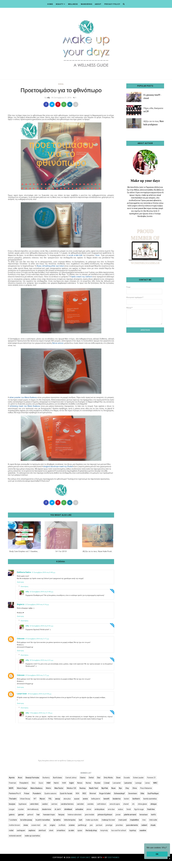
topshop (132, 830)
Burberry (46, 778)
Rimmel (93, 793)
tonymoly (104, 830)
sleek (51, 830)
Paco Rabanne (146, 788)
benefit (106, 799)
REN (77, 793)
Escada (127, 778)
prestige (109, 825)
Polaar (26, 793)
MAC (155, 783)
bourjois (12, 804)
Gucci (41, 783)
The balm (12, 799)
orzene (72, 825)
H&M (48, 783)
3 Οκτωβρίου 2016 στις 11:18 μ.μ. (41, 713)
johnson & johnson (105, 815)
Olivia (134, 788)
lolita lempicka (69, 820)
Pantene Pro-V (15, 793)
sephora (32, 830)
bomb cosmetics (150, 799)
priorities (119, 825)
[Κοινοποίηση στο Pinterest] (75, 104)
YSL (50, 799)
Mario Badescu (36, 788)
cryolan (21, 809)
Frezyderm (24, 783)
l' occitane (13, 820)
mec (144, 820)
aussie (76, 799)
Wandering (86, 4)
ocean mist (35, 825)
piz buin (99, 825)
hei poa (61, 815)
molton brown (14, 825)
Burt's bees (57, 778)
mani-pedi (122, 820)
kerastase (144, 815)
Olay (127, 788)
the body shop (91, 830)
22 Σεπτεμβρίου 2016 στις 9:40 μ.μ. (42, 592)
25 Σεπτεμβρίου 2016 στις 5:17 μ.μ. (37, 639)
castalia (90, 804)
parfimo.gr (82, 825)
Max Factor (59, 788)
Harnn (56, 783)
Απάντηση (20, 582)
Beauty (59, 4)
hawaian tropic (49, 815)
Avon (20, 778)
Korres (88, 783)
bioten (126, 799)
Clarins (82, 778)
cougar (11, 809)
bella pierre (95, 799)
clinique (153, 804)
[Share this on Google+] (58, 104)
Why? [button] (164, 848)
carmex (54, 804)
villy (48, 98)
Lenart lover (22, 694)
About (98, 4)
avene (85, 799)
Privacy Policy (112, 4)
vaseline (143, 830)
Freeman (12, 783)
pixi (91, 825)
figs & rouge (139, 809)
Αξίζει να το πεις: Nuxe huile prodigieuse (153, 123)
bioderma (117, 799)
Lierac (147, 783)
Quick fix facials (66, 793)
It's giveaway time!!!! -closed (152, 96)
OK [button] (157, 854)
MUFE (11, 788)
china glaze (142, 804)
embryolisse (99, 809)
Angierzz (20, 604)
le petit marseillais (43, 820)
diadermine (46, 809)
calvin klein (34, 804)
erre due (111, 809)
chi (133, 804)
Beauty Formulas (32, 778)
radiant (144, 825)
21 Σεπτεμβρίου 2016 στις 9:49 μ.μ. (44, 572)
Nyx (120, 788)
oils (45, 825)
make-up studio (92, 820)
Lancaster (117, 783)
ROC (84, 793)
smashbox (61, 830)
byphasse (22, 804)
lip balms (57, 820)
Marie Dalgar (22, 788)
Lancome (128, 783)
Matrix (48, 788)
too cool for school (118, 830)
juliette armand (130, 815)
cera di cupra (115, 804)
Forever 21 (151, 778)
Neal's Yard (93, 788)
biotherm (136, 799)
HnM (64, 783)
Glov (33, 783)
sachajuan (21, 830)
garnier (21, 815)
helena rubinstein (74, 815)
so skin (71, 830)
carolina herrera (67, 804)
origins (52, 825)
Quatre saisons (50, 793)
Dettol (91, 778)
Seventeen (132, 793)
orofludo (62, 825)
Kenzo (79, 783)
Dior (98, 778)
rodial (61, 84)
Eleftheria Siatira (24, 572)
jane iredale (89, 815)
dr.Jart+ (58, 809)
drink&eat (68, 809)
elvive (89, 809)
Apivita (11, 778)
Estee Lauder (138, 778)
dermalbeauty (33, 809)
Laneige (138, 783)
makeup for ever (108, 820)
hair (38, 815)
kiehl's (153, 815)
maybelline (134, 820)
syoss (80, 830)
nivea (26, 825)
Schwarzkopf (119, 793)
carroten (80, 804)
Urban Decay (25, 799)
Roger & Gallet (105, 793)
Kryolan (97, 783)
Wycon (42, 799)
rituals (153, 825)
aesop (57, 799)
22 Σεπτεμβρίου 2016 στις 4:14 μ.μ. (37, 604)
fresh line (151, 809)
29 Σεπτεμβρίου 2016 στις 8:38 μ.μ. (40, 694)
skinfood (42, 830)
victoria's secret (15, 836)
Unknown (21, 639)
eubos (120, 809)
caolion (45, 804)
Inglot (71, 783)
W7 (35, 799)
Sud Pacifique (153, 793)
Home (50, 4)
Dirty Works (108, 778)
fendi (129, 809)
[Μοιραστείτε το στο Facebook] (46, 104)
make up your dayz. (81, 857)
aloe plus (67, 799)
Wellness (73, 4)
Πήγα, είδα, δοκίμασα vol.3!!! (153, 109)
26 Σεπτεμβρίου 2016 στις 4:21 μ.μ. (42, 660)
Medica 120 (71, 788)
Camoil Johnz (70, 778)
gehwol (30, 815)
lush (80, 820)
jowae (118, 815)
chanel (126, 804)
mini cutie (153, 820)
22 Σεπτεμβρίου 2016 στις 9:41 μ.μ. (42, 626)
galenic (12, 815)
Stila (142, 793)
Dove (118, 778)
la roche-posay (26, 820)
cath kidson (101, 804)
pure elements (132, 825)
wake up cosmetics (32, 836)
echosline (79, 809)
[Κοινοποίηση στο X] (52, 104)
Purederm (37, 793)
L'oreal (106, 783)
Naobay (83, 788)
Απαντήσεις (24, 586)
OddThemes (113, 857)
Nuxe (113, 788)
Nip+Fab (104, 788)
